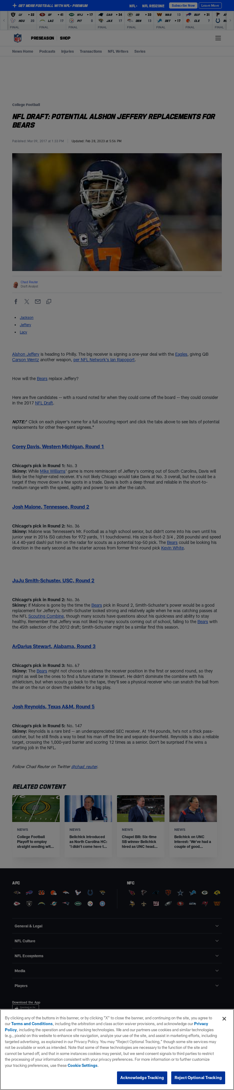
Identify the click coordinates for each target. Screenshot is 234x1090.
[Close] (224, 1018)
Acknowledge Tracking (142, 1077)
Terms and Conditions (32, 1023)
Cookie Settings (83, 1065)
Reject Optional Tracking (198, 1077)
